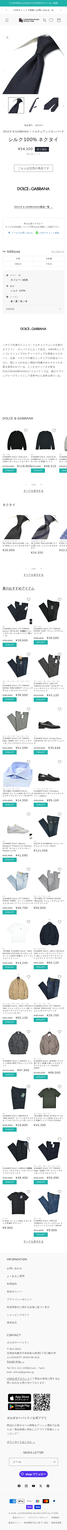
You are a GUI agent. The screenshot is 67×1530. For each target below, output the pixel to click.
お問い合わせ (14, 1268)
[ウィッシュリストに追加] (26, 430)
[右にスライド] (63, 106)
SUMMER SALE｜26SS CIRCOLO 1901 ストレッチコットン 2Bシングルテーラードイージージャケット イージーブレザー (18, 1009)
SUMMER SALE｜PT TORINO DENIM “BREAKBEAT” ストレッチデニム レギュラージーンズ (18, 688)
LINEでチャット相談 (49, 232)
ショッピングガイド (18, 1314)
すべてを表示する (34, 490)
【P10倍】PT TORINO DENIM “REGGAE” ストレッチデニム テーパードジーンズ (49, 900)
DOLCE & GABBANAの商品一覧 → (33, 206)
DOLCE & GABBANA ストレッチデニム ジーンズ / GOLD (48, 844)
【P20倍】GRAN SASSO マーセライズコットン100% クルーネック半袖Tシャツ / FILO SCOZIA (48, 1118)
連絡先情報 (56, 1522)
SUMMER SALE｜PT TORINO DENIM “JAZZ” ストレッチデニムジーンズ (48, 631)
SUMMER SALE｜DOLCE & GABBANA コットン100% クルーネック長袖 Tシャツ (44, 459)
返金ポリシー (14, 1291)
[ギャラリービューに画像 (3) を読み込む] (50, 105)
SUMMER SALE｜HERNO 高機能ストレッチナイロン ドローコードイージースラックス (18, 1170)
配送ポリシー (15, 1522)
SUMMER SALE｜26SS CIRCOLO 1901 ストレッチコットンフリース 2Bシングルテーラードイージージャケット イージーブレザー (49, 954)
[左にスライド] (4, 106)
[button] (7, 20)
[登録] (54, 1462)
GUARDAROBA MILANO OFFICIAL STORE (38, 1513)
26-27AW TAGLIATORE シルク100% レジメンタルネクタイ (16, 544)
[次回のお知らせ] (60, 10)
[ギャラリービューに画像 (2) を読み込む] (33, 105)
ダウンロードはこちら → (21, 1441)
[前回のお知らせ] (6, 10)
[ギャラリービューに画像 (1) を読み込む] (16, 105)
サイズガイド (57, 251)
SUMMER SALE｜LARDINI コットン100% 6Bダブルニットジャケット (18, 1063)
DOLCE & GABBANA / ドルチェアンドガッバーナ (33, 131)
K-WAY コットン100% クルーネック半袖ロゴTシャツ (17, 1222)
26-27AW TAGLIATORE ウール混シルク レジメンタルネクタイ (44, 545)
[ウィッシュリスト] (51, 20)
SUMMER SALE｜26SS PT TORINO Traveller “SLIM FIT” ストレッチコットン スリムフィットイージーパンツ (49, 687)
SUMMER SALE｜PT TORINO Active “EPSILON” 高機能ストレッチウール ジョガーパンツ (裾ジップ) (17, 632)
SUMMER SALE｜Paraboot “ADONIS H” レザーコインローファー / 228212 (49, 793)
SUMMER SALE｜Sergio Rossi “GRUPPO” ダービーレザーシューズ (49, 740)
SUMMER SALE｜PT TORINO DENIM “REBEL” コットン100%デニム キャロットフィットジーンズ (18, 900)
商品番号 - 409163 (33, 125)
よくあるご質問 (15, 1276)
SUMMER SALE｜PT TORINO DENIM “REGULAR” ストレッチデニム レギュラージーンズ (49, 1008)
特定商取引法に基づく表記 (36, 1522)
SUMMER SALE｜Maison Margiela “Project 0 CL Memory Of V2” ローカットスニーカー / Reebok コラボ (17, 847)
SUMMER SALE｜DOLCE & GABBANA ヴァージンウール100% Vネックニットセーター (16, 459)
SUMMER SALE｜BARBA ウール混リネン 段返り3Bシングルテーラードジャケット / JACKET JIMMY (48, 1064)
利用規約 (12, 1283)
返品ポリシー (19, 1517)
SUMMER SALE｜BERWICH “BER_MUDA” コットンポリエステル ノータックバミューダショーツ (18, 1118)
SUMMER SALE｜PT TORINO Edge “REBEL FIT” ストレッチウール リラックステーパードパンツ (18, 740)
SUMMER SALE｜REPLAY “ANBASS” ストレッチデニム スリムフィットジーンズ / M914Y (48, 1223)
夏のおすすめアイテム (19, 588)
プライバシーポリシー (19, 1299)
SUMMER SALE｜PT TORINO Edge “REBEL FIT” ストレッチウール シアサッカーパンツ (48, 1170)
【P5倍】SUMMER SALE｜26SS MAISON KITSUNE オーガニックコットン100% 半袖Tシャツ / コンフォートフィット (18, 954)
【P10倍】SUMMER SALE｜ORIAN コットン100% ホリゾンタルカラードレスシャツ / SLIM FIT (18, 793)
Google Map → (15, 1361)
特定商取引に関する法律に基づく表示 (28, 1307)
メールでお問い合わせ (22, 232)
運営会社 (12, 1322)
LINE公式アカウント (18, 1378)
